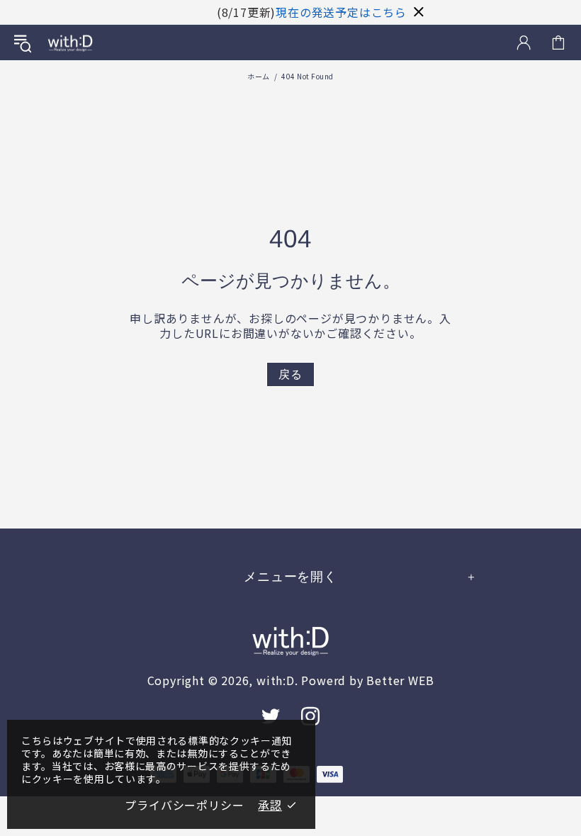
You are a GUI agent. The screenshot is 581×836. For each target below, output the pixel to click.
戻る (290, 374)
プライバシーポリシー (184, 805)
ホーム (258, 76)
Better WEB (400, 680)
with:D (70, 43)
